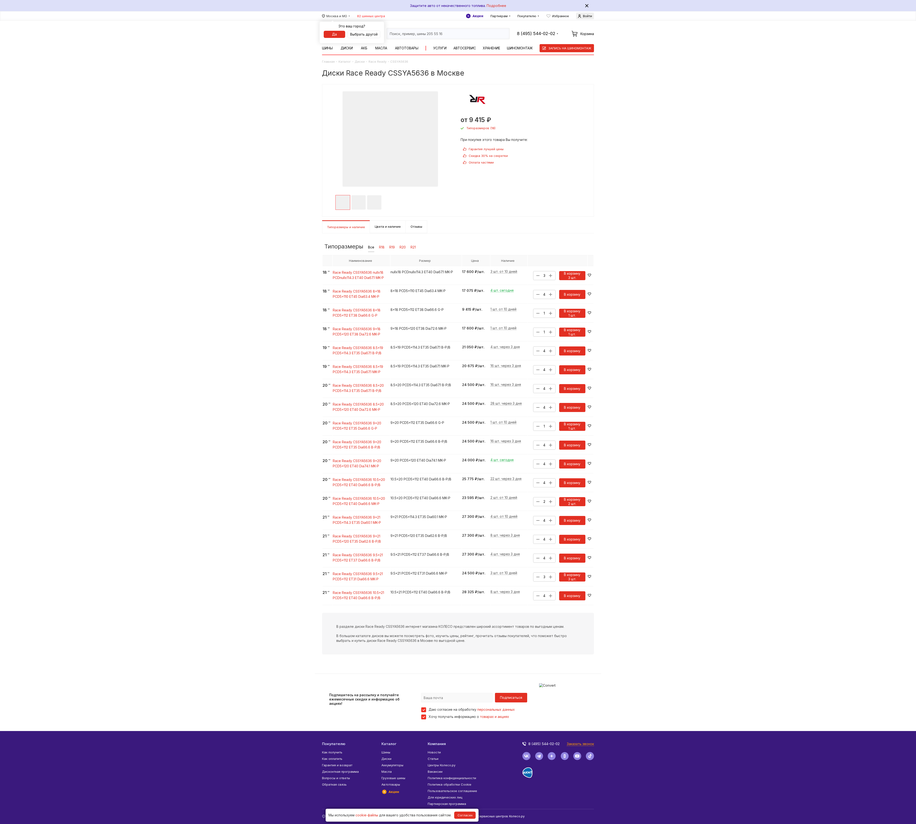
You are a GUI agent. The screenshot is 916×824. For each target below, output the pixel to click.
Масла (381, 48)
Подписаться (511, 697)
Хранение (491, 48)
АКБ (364, 48)
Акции (478, 16)
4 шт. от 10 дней (503, 516)
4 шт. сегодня (502, 290)
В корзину (572, 294)
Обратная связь (334, 784)
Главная (328, 61)
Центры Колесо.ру (441, 765)
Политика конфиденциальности (452, 778)
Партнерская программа (447, 804)
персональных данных (496, 709)
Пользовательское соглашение (452, 791)
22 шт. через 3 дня (505, 479)
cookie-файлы (366, 815)
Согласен (465, 815)
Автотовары (406, 48)
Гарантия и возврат (337, 765)
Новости (434, 752)
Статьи (433, 759)
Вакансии (435, 771)
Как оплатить (332, 759)
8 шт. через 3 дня (505, 535)
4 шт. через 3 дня (505, 347)
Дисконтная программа (340, 771)
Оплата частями (481, 162)
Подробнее (496, 6)
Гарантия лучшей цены (486, 149)
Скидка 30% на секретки (488, 155)
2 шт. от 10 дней (503, 498)
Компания (437, 744)
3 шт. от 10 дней (503, 271)
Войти (587, 16)
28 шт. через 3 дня (506, 403)
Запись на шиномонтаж (569, 48)
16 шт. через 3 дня (505, 366)
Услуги (440, 48)
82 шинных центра (371, 16)
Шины (327, 48)
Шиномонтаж (520, 48)
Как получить (332, 752)
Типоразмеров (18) (480, 128)
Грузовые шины (393, 778)
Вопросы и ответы (336, 778)
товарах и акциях (494, 717)
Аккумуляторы (392, 765)
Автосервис (464, 48)
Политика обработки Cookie (449, 784)
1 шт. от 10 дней (503, 309)
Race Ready (377, 61)
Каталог (344, 61)
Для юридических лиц (445, 797)
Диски (347, 48)
